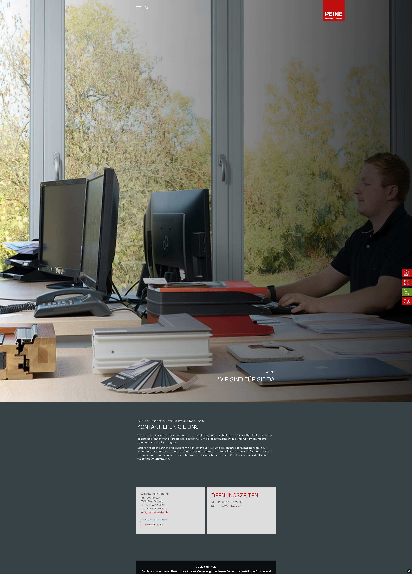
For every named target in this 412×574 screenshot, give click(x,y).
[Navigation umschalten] (138, 7)
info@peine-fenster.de (154, 512)
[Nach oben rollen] (407, 565)
